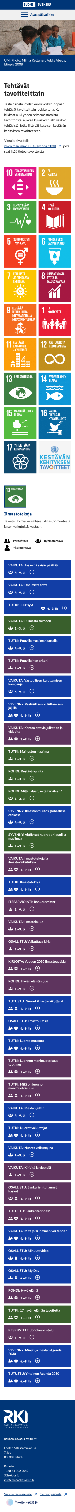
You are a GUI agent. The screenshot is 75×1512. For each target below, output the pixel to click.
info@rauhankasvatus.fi (19, 1480)
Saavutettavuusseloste (18, 1494)
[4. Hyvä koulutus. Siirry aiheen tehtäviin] (55, 217)
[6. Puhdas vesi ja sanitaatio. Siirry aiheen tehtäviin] (55, 251)
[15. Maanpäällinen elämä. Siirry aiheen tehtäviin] (20, 423)
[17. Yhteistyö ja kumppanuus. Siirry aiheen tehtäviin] (20, 457)
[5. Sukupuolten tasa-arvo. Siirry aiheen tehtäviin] (20, 251)
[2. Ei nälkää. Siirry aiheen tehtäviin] (55, 183)
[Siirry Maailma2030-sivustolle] (22, 1505)
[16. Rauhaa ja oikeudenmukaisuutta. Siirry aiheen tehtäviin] (55, 423)
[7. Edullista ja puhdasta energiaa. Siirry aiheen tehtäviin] (20, 286)
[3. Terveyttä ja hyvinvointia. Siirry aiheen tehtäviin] (20, 217)
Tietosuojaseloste (50, 1494)
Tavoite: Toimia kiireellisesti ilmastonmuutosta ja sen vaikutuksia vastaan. (37, 524)
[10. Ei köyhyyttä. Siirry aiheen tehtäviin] (55, 320)
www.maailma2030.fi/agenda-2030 (30, 146)
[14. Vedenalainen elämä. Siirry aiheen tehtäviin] (55, 389)
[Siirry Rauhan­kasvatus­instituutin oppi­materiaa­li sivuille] (21, 1430)
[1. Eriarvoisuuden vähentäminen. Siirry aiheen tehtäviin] (20, 183)
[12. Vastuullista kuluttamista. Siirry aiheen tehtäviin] (55, 354)
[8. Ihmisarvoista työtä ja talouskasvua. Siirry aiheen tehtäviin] (55, 286)
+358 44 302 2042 (16, 1471)
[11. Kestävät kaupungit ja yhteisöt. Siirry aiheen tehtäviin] (20, 354)
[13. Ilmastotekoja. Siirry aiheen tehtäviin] (20, 389)
